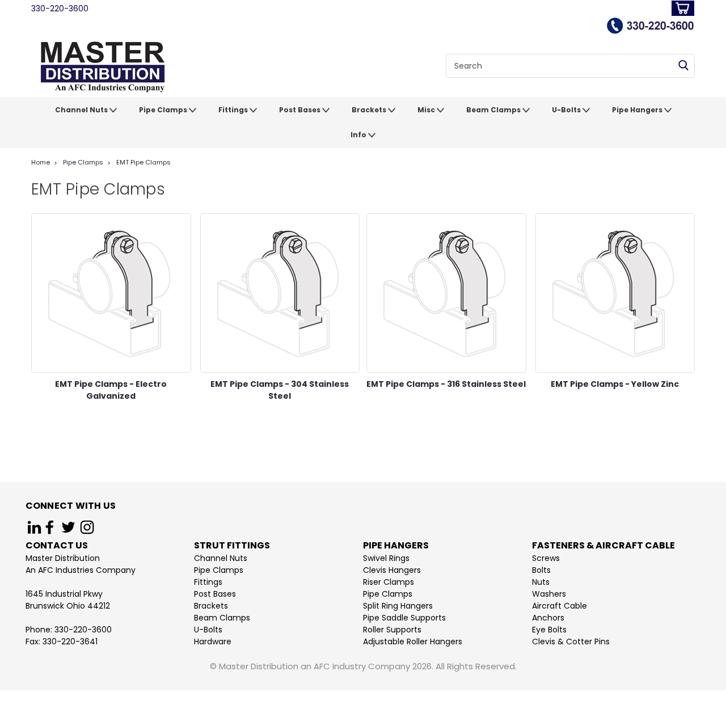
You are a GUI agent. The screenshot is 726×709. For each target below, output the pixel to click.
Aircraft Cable (559, 605)
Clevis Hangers (392, 570)
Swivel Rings (386, 558)
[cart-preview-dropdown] (680, 8)
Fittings (234, 110)
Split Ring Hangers (398, 605)
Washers (549, 594)
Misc (427, 110)
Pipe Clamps (164, 110)
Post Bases (300, 110)
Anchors (548, 617)
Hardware (212, 641)
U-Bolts (567, 110)
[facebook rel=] (50, 527)
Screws (546, 558)
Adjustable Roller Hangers (412, 641)
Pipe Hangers (638, 110)
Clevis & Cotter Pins (571, 641)
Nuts (541, 582)
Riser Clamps (388, 582)
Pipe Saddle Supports (404, 617)
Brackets (370, 110)
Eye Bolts (549, 629)
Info (359, 135)
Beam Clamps (494, 110)
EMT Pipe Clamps (143, 162)
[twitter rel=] (68, 527)
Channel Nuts (82, 110)
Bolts (541, 570)
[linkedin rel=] (34, 527)
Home (40, 162)
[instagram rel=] (87, 527)
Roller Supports (392, 629)
